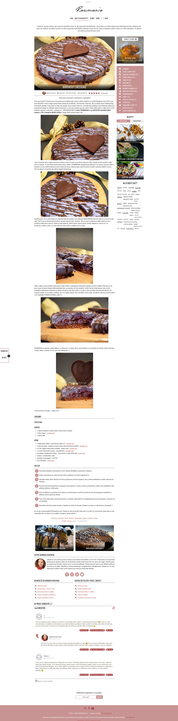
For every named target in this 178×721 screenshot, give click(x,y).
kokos (125, 203)
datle (96, 518)
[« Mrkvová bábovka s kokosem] (54, 538)
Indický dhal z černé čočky (46, 589)
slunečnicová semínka (130, 222)
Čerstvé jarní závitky (130, 177)
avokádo (131, 188)
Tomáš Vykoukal (106, 711)
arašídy (125, 187)
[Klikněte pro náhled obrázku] (74, 63)
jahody (138, 194)
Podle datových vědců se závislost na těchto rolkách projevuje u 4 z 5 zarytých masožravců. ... (130, 164)
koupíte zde (51, 433)
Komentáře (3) (83, 93)
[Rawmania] (89, 12)
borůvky (54, 518)
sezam (137, 219)
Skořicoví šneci (83, 586)
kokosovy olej (127, 206)
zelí (118, 228)
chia (124, 191)
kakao (72, 518)
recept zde (81, 453)
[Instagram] (72, 574)
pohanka (119, 219)
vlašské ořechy (138, 226)
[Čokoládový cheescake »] (94, 538)
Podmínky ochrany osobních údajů (89, 718)
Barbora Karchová (47, 555)
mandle (61, 518)
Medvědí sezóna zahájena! (130, 144)
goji (129, 194)
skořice (119, 222)
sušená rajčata (128, 224)
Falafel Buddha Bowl (84, 589)
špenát (137, 228)
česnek (122, 228)
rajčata (131, 219)
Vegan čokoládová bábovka (46, 595)
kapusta (136, 199)
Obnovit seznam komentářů (45, 679)
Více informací (130, 715)
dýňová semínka (122, 194)
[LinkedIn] (77, 574)
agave (85, 518)
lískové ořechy (135, 210)
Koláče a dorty (66, 521)
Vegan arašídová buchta (45, 598)
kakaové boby (127, 197)
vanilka (136, 224)
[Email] (82, 574)
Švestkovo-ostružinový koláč (87, 598)
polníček (125, 219)
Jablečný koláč (42, 586)
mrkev (131, 215)
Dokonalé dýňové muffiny (45, 592)
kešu (66, 518)
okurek (137, 215)
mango (131, 212)
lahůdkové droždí (123, 208)
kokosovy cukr (132, 203)
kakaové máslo (128, 199)
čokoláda (79, 518)
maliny (119, 212)
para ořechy (138, 217)
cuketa (129, 191)
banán (138, 188)
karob (136, 201)
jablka (133, 194)
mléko (91, 518)
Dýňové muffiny (83, 595)
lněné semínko (136, 208)
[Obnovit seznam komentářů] (113, 608)
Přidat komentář (42, 604)
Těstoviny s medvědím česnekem (130, 159)
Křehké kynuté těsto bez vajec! (130, 126)
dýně (139, 190)
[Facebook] (67, 574)
